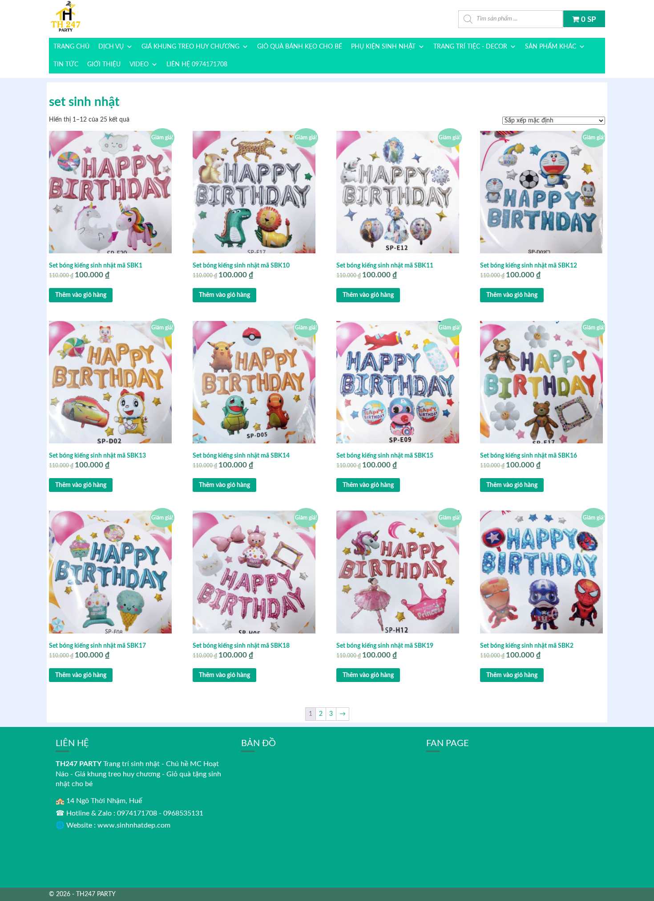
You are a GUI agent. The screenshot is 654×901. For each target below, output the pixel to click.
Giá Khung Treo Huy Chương (190, 47)
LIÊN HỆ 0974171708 (196, 64)
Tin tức (65, 64)
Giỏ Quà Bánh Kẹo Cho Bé (299, 47)
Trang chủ (71, 47)
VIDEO (139, 64)
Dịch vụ (111, 47)
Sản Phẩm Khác (550, 47)
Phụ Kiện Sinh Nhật (383, 47)
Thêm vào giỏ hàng (80, 295)
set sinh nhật (84, 102)
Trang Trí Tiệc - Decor (470, 47)
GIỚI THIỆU (104, 64)
